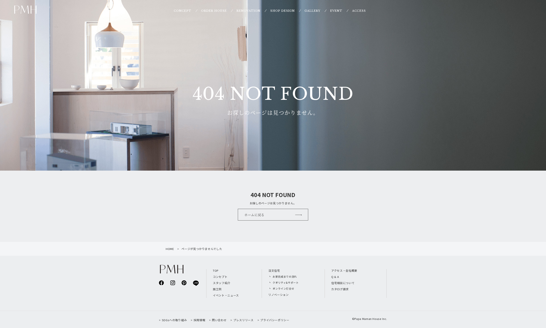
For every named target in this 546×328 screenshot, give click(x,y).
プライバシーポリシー (274, 320)
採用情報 (199, 320)
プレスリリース (243, 320)
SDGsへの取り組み (174, 320)
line (195, 282)
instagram (172, 282)
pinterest (184, 282)
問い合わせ (219, 320)
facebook (161, 282)
